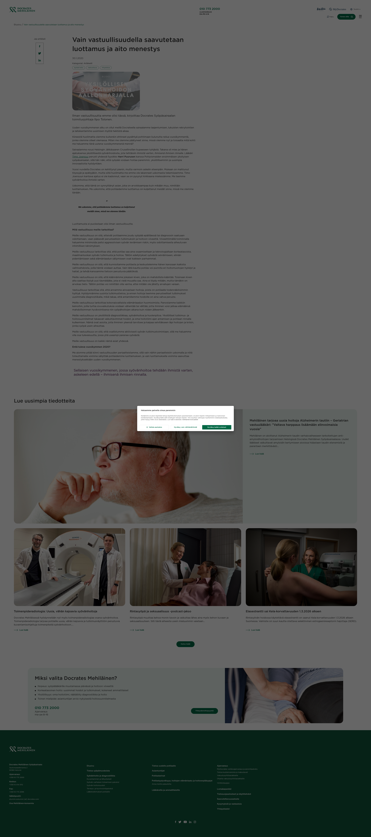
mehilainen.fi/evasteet (190, 419)
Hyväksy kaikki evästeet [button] (216, 427)
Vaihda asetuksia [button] (155, 427)
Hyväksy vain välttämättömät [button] (185, 427)
